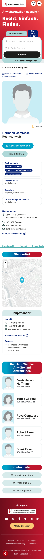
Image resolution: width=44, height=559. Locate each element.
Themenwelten (33, 33)
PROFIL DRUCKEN (35, 74)
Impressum (32, 541)
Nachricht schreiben (19, 145)
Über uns (20, 541)
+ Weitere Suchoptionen (26, 61)
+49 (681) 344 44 (13, 222)
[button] (22, 280)
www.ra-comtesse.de (12, 233)
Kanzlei (23, 246)
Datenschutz (33, 544)
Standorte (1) (8, 246)
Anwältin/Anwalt (16, 33)
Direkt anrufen (16, 154)
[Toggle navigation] (39, 3)
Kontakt (11, 541)
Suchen (22, 54)
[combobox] (22, 41)
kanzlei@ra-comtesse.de (16, 229)
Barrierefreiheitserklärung (15, 544)
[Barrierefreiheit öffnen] (33, 3)
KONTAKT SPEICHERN (13, 74)
